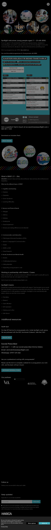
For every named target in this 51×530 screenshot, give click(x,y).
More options (32, 523)
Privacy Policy (4, 526)
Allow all (44, 523)
